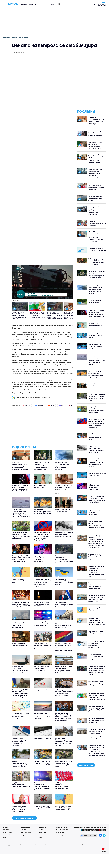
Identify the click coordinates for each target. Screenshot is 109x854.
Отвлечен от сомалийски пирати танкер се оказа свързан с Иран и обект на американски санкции (21, 513)
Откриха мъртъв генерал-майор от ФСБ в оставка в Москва (42, 623)
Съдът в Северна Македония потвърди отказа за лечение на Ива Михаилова (63, 624)
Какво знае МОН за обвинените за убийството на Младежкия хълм (95, 145)
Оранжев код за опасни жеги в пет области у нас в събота (96, 720)
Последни (6, 829)
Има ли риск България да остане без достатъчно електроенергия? (96, 644)
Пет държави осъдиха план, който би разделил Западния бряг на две (64, 807)
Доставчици (43, 844)
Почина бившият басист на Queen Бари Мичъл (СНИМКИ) (42, 604)
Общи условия (56, 844)
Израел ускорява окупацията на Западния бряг (21, 580)
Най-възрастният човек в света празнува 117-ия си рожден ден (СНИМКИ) (21, 604)
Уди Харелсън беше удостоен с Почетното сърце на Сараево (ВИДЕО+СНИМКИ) (20, 808)
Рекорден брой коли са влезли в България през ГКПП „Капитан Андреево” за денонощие (96, 210)
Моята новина (7, 835)
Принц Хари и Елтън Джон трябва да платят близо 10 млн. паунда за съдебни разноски (21, 558)
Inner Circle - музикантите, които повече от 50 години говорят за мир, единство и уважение (20, 465)
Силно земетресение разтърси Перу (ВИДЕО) (42, 807)
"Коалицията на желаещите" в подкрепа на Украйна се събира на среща (64, 581)
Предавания (42, 832)
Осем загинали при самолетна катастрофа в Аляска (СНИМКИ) (42, 715)
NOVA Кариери (60, 832)
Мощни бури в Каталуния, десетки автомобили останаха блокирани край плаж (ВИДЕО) (63, 741)
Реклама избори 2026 (12, 844)
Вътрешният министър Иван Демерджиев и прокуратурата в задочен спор (96, 598)
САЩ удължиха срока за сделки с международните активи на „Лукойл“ (64, 785)
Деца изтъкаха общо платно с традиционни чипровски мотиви (96, 133)
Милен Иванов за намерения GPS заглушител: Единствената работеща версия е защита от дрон (95, 236)
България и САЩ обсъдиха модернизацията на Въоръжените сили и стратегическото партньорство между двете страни (96, 541)
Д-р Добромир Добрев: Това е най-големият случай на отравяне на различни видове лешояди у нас (96, 500)
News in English (60, 835)
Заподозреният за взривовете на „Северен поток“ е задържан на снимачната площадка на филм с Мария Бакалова (64, 717)
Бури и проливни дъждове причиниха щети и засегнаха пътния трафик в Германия (62, 465)
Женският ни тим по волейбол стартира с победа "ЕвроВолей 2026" (96, 436)
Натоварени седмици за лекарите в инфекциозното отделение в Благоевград (96, 173)
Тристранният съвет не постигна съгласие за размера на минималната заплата (96, 696)
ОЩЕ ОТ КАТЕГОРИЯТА (24, 818)
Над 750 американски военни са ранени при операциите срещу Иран (21, 784)
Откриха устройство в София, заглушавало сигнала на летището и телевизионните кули (96, 657)
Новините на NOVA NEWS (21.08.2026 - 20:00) (97, 474)
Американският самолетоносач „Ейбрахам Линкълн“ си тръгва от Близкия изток (20, 670)
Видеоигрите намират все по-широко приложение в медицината (42, 558)
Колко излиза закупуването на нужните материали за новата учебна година (96, 621)
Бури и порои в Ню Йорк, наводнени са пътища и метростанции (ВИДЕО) (42, 763)
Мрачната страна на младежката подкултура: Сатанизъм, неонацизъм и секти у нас (96, 571)
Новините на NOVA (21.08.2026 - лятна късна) (95, 346)
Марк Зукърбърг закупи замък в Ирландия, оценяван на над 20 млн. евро (63, 764)
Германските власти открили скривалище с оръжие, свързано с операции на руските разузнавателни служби (64, 647)
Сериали (41, 835)
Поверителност (64, 844)
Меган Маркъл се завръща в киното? (41, 486)
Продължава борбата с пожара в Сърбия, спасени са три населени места (20, 624)
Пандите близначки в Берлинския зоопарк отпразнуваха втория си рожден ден (21, 535)
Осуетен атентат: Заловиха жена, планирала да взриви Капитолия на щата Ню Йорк (42, 786)
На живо (52, 4)
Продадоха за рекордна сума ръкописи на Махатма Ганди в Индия (64, 534)
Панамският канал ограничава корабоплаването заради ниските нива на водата (64, 559)
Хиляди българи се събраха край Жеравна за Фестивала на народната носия (96, 585)
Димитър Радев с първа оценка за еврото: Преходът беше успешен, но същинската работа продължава (96, 733)
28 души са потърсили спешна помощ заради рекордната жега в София (96, 683)
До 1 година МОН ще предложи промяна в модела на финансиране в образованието (95, 158)
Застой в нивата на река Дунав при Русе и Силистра (96, 633)
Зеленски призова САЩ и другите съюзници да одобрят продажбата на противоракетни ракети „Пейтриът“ (20, 693)
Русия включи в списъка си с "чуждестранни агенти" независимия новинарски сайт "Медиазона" (42, 536)
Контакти (49, 844)
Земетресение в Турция (42, 690)
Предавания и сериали (27, 835)
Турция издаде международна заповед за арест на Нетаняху (64, 604)
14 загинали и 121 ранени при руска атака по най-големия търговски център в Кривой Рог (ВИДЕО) (42, 582)
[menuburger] (4, 4)
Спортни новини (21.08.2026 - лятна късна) (95, 335)
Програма (33, 4)
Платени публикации (7, 845)
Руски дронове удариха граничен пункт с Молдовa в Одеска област (20, 715)
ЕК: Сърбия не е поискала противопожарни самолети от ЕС (42, 668)
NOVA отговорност (62, 829)
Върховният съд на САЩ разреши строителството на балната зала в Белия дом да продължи (42, 465)
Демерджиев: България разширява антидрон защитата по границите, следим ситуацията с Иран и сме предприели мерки (96, 750)
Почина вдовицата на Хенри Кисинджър (63, 510)
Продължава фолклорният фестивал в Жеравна (97, 223)
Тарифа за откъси (36, 844)
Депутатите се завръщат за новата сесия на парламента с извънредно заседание (96, 556)
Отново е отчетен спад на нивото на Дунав (95, 198)
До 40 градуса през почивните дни (95, 301)
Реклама (5, 844)
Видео (5, 837)
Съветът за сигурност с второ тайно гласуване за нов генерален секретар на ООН (64, 692)
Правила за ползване (80, 844)
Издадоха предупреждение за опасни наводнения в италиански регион (19, 764)
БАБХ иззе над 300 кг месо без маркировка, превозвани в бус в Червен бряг (96, 709)
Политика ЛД (71, 844)
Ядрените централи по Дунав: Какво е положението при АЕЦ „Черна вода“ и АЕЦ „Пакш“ (63, 670)
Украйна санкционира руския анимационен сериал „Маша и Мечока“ (21, 645)
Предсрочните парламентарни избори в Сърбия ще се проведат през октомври (20, 741)
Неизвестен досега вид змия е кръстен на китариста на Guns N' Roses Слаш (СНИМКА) (20, 488)
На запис (43, 4)
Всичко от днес (7, 832)
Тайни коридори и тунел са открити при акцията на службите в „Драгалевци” (96, 261)
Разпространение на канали (25, 844)
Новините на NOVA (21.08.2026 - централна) (95, 512)
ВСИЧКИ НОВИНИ (86, 765)
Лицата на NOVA (26, 832)
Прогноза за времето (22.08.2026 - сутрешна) (97, 249)
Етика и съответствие (91, 844)
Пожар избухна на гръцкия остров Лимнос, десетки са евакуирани (42, 511)
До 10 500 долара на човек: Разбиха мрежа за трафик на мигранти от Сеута (42, 646)
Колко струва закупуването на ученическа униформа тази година (96, 186)
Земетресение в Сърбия (42, 738)
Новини (24, 4)
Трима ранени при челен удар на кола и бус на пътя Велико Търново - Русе (96, 397)
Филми (40, 837)
